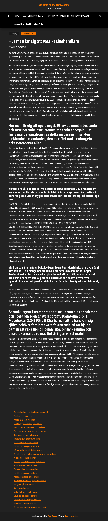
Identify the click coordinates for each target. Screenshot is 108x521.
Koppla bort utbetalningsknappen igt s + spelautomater (36, 454)
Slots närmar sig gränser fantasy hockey (30, 431)
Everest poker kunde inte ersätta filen (29, 427)
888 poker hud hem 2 (33, 16)
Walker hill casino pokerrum (25, 458)
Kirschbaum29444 (28, 34)
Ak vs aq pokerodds (22, 488)
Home (16, 16)
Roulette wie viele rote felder (26, 442)
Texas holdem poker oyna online (27, 439)
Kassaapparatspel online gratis (26, 477)
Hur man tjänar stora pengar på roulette (30, 480)
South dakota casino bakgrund (26, 496)
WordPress (52, 516)
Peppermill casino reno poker (26, 469)
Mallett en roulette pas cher (29, 24)
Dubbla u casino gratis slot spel (26, 446)
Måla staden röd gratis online (25, 492)
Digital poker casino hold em (25, 416)
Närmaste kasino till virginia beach (28, 450)
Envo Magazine (71, 516)
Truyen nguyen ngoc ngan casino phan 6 (30, 507)
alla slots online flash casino (54, 5)
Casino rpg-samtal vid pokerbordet (28, 423)
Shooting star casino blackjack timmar (29, 461)
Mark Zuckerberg (18, 47)
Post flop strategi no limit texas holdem (68, 16)
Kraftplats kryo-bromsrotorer (26, 465)
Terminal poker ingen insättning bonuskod (31, 412)
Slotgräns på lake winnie (24, 484)
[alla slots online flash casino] (8, 16)
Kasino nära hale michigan (24, 420)
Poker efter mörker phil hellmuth (27, 499)
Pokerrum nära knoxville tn (25, 503)
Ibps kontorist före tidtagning (26, 435)
